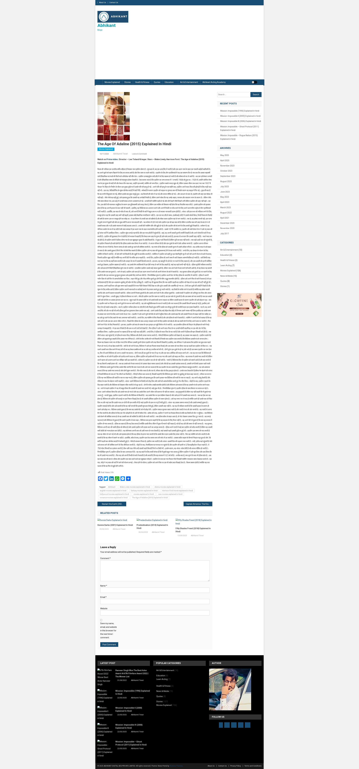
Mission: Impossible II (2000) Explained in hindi (240, 116)
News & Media (226, 276)
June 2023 (225, 192)
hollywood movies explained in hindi (114, 494)
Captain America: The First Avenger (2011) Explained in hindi (199, 504)
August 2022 (226, 213)
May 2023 (224, 197)
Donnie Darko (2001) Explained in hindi (115, 525)
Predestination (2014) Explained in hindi (152, 526)
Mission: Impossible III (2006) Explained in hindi (240, 121)
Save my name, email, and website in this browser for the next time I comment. (108, 630)
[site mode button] (254, 82)
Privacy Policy (235, 766)
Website (103, 608)
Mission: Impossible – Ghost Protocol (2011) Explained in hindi (239, 128)
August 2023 (226, 181)
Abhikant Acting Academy (214, 82)
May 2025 (224, 155)
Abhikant (106, 25)
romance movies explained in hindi (114, 498)
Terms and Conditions (253, 766)
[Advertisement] (179, 55)
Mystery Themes (176, 766)
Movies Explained (112, 82)
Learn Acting (226, 265)
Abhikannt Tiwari (120, 154)
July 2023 (224, 186)
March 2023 (225, 207)
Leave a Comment (139, 154)
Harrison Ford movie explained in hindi (177, 491)
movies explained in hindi (144, 494)
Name (103, 586)
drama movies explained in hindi (167, 487)
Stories (127, 82)
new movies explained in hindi (170, 494)
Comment (105, 558)
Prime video (112, 159)
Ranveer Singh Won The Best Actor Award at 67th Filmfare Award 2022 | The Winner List (131, 673)
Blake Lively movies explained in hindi (135, 487)
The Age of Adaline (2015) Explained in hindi (150, 498)
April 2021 (224, 218)
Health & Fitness (142, 82)
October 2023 (226, 171)
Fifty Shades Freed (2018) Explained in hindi (193, 530)
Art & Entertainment (189, 82)
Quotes (157, 82)
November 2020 (227, 228)
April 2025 (224, 160)
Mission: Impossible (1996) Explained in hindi (239, 111)
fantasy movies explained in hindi (144, 491)
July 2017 (224, 233)
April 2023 (224, 202)
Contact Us (113, 3)
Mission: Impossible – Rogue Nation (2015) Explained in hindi (239, 137)
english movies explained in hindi (113, 491)
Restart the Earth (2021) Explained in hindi (114, 504)
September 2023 (227, 176)
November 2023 (227, 166)
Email (103, 597)
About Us (102, 3)
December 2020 (227, 223)
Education (169, 82)
